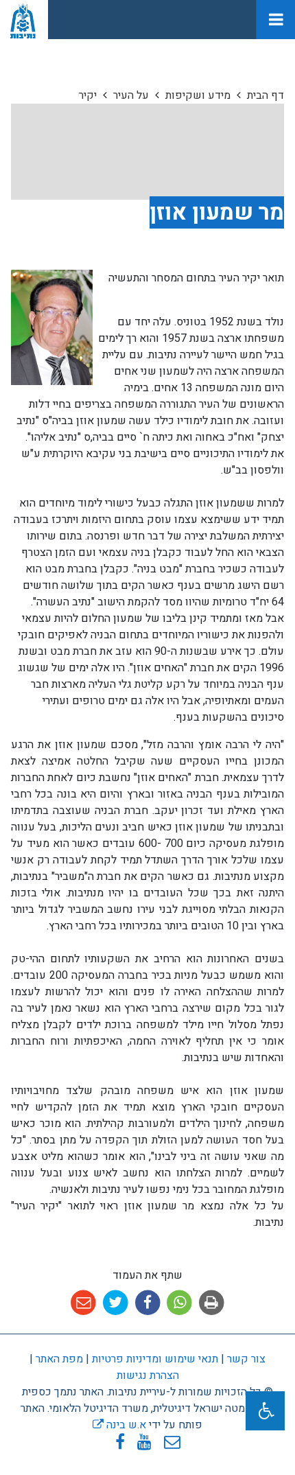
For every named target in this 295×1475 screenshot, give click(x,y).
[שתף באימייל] (83, 1303)
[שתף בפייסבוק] (148, 1303)
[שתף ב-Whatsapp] (179, 1303)
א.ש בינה (119, 1425)
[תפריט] (275, 19)
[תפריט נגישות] (265, 1410)
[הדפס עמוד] (211, 1303)
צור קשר (246, 1359)
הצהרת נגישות (148, 1375)
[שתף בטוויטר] (115, 1303)
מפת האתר (59, 1359)
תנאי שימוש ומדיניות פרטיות (153, 1359)
